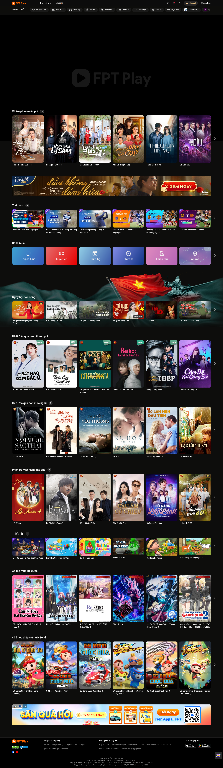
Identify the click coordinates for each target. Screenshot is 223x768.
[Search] (168, 3)
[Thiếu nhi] (161, 256)
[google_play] (204, 745)
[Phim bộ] (95, 256)
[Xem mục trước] (29, 9)
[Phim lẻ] (128, 256)
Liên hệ (101, 749)
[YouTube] (17, 752)
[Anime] (195, 256)
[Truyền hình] (28, 256)
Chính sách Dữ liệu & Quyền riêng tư (158, 745)
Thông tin (82, 745)
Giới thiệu (47, 745)
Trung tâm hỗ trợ (71, 745)
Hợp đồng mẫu (104, 745)
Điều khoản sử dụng (119, 745)
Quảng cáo (48, 749)
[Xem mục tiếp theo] (211, 9)
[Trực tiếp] (61, 256)
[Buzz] (60, 3)
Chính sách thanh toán (136, 745)
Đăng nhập (206, 3)
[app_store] (190, 745)
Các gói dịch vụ (57, 745)
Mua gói (56, 749)
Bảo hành (64, 749)
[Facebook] (13, 752)
